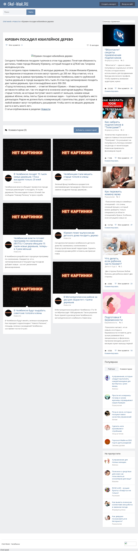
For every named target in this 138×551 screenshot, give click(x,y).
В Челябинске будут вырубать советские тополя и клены (30, 311)
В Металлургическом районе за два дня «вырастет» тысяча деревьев (80, 300)
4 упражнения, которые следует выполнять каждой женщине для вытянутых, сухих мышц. (122, 381)
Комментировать (111, 91)
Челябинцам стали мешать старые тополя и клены (78, 175)
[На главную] (16, 4)
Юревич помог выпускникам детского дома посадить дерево (81, 234)
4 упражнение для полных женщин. (120, 460)
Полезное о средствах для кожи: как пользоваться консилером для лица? (121, 475)
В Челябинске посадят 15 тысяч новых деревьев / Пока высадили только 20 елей (30, 177)
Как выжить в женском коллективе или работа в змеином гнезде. (122, 504)
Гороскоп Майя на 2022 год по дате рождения (122, 441)
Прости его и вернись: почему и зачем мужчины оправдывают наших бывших (122, 399)
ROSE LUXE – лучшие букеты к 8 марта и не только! (121, 490)
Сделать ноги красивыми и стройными (118, 428)
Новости (45, 109)
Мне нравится (15, 45)
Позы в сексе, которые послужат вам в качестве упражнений (122, 414)
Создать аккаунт (108, 4)
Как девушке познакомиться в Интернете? (119, 518)
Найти (30, 12)
